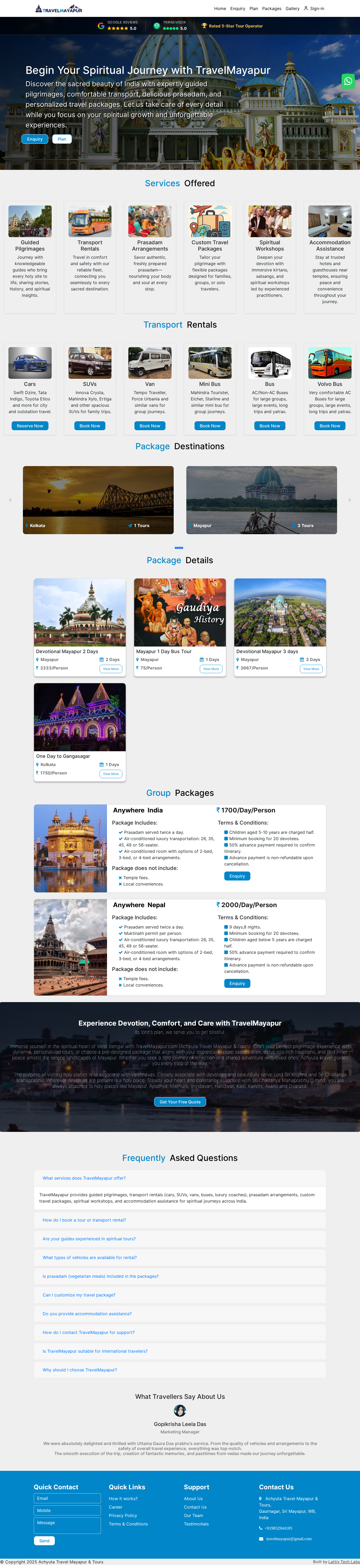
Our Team (193, 1515)
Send (44, 1540)
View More (111, 669)
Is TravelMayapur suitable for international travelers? (95, 1351)
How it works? (123, 1498)
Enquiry (237, 8)
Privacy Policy (123, 1515)
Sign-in (317, 8)
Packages (271, 8)
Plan (254, 8)
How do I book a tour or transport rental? (84, 1220)
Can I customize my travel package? (79, 1295)
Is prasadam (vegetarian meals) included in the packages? (101, 1276)
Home (220, 8)
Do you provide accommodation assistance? (87, 1313)
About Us (193, 1498)
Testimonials (196, 1523)
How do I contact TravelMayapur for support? (89, 1332)
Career (115, 1507)
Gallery (293, 8)
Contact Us (195, 1507)
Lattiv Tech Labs (344, 1561)
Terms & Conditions (128, 1523)
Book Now (90, 425)
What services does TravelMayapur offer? (84, 1178)
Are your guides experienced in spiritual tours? (89, 1238)
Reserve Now (30, 425)
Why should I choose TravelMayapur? (80, 1369)
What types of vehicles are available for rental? (90, 1257)
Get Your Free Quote (180, 1101)
